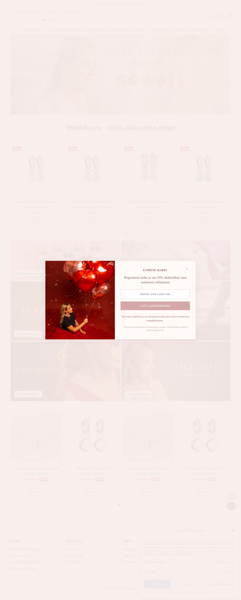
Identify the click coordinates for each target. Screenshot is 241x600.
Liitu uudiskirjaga (155, 306)
